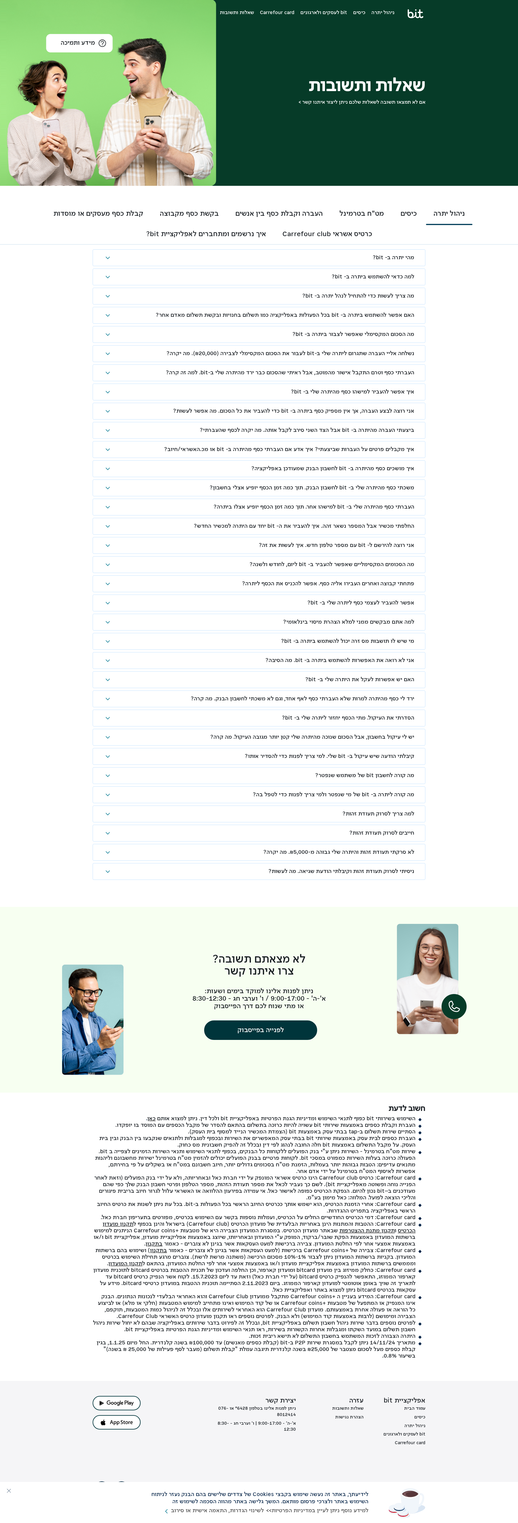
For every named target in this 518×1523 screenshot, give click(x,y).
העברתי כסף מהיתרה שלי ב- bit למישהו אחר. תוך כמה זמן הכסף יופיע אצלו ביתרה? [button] (313, 507)
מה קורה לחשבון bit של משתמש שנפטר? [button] (364, 776)
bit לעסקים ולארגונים (323, 13)
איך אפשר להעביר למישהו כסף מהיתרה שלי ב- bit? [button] (352, 392)
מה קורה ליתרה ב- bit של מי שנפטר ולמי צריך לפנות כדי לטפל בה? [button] (333, 795)
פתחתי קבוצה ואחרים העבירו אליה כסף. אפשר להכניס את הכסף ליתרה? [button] (328, 584)
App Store (117, 1422)
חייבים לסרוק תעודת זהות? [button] (381, 833)
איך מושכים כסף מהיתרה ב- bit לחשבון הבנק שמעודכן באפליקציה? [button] (332, 469)
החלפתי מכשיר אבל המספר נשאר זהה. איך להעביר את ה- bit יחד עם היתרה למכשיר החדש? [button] (304, 526)
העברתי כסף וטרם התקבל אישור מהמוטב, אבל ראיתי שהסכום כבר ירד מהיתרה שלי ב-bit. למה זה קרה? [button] (290, 373)
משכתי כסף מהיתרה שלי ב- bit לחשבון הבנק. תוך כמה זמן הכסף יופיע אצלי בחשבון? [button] (312, 488)
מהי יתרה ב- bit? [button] (393, 258)
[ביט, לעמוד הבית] (416, 14)
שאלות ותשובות (237, 13)
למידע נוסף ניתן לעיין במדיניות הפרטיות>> (317, 1511)
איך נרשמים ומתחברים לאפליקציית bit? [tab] (206, 234)
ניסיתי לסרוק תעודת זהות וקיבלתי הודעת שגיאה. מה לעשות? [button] (341, 871)
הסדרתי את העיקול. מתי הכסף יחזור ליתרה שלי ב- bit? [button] (348, 718)
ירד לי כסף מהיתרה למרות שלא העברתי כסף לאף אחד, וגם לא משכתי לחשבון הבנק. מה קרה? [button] (302, 699)
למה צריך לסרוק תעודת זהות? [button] (378, 814)
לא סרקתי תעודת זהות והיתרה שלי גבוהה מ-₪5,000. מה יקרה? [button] (338, 852)
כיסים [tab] (408, 214)
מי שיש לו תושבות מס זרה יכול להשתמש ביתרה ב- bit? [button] (347, 641)
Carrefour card (277, 13)
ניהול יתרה (382, 13)
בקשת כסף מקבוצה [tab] (189, 214)
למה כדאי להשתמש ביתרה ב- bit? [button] (373, 277)
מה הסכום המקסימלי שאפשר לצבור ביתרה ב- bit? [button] (353, 334)
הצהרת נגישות (349, 1417)
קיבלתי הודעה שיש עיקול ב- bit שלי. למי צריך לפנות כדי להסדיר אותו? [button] (329, 756)
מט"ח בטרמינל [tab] (361, 214)
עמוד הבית (414, 1408)
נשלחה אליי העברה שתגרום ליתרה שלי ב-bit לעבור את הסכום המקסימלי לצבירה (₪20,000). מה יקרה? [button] (290, 354)
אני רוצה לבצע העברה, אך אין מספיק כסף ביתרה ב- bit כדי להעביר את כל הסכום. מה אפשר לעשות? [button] (293, 411)
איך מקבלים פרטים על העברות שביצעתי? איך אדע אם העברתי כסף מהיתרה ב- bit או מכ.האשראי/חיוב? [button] (289, 450)
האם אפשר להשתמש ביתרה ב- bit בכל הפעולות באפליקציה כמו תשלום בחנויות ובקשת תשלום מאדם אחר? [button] (285, 315)
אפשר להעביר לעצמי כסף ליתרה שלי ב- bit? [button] (360, 603)
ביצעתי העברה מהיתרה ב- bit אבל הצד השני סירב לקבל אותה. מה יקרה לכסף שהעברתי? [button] (307, 430)
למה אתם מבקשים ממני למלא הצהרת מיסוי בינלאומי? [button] (348, 622)
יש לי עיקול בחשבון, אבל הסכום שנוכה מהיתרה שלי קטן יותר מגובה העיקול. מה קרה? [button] (312, 737)
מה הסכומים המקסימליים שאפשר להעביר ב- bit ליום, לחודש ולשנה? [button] (331, 565)
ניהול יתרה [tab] (449, 214)
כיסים (359, 13)
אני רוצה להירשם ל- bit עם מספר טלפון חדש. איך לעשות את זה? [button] (336, 545)
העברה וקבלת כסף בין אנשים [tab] (279, 214)
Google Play (117, 1403)
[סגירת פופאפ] (9, 1491)
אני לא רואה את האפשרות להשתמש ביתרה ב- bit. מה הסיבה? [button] (339, 661)
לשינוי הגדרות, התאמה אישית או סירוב (217, 1511)
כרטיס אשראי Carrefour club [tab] (327, 234)
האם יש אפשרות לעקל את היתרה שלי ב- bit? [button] (359, 680)
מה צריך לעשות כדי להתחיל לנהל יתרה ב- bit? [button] (358, 296)
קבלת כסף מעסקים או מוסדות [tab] (98, 214)
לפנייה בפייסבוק (260, 1030)
